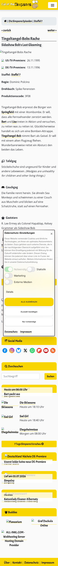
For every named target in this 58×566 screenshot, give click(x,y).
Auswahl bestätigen (29, 312)
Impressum (26, 331)
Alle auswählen (29, 302)
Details (9, 291)
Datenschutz (11, 331)
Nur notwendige (29, 322)
